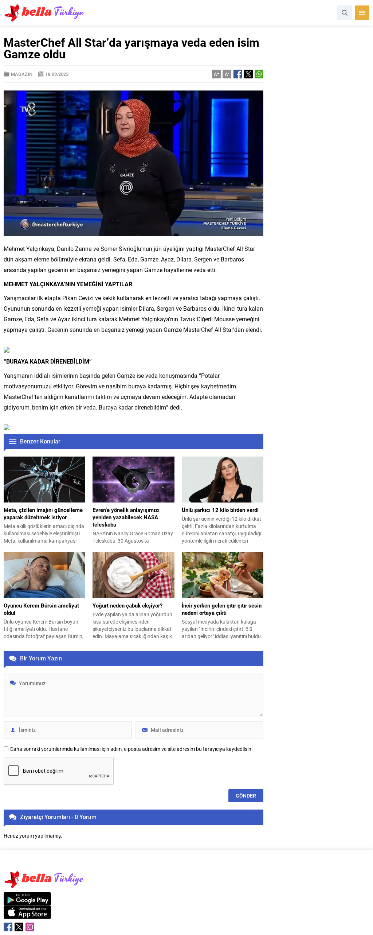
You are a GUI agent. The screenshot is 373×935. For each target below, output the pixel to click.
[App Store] (27, 915)
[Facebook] (8, 927)
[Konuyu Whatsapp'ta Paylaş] (259, 74)
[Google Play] (27, 901)
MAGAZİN (21, 74)
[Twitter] (19, 927)
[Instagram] (29, 927)
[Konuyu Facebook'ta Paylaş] (237, 74)
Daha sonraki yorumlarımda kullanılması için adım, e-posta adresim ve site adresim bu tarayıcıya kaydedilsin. (131, 749)
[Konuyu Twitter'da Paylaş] (248, 74)
